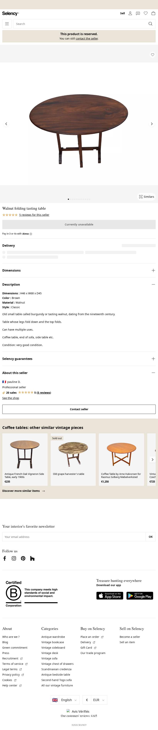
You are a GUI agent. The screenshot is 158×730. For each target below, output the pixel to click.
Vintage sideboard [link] (53, 647)
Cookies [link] (9, 680)
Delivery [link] (88, 642)
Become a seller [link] (130, 637)
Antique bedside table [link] (55, 674)
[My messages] (138, 13)
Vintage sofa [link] (49, 658)
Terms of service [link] (15, 664)
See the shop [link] (10, 398)
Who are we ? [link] (10, 637)
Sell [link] (122, 13)
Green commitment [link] (14, 647)
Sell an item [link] (127, 642)
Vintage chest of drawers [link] (57, 664)
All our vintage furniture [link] (57, 685)
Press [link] (5, 653)
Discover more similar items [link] (21, 491)
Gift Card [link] (89, 647)
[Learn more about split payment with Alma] (27, 233)
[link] (10, 14)
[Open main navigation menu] (7, 23)
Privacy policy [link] (13, 674)
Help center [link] (12, 685)
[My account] (130, 13)
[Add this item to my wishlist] (152, 54)
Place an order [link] (92, 637)
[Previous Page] (6, 124)
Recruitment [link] (12, 658)
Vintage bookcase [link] (52, 642)
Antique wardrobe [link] (53, 637)
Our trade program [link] (93, 653)
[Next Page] (152, 124)
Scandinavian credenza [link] (56, 669)
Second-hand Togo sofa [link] (56, 680)
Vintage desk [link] (49, 653)
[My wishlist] (145, 13)
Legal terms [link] (12, 669)
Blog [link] (5, 642)
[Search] (150, 23)
